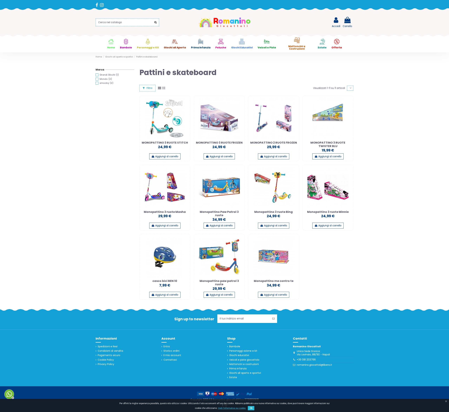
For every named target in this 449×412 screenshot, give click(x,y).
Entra (166, 346)
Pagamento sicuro (109, 355)
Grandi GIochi (109, 74)
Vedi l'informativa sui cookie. (232, 408)
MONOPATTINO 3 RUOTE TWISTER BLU (327, 144)
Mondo (106, 79)
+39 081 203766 (306, 359)
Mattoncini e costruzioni (244, 364)
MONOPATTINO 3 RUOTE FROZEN (219, 143)
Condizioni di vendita (110, 351)
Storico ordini (171, 351)
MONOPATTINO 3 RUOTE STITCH (165, 143)
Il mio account (172, 355)
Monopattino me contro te (273, 281)
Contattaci (170, 360)
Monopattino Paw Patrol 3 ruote (219, 213)
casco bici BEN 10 (164, 281)
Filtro (149, 88)
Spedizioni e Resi (108, 346)
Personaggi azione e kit (243, 351)
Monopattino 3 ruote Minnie (328, 212)
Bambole (234, 346)
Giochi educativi (239, 355)
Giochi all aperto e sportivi (245, 373)
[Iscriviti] (273, 318)
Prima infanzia (238, 368)
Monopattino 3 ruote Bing (273, 212)
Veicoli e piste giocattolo (244, 360)
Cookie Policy (106, 360)
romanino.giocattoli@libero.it (314, 365)
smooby (106, 83)
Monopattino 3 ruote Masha (165, 212)
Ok (251, 408)
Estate (233, 377)
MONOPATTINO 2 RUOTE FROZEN (273, 143)
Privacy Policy (106, 364)
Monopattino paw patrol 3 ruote (219, 282)
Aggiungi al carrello (166, 156)
